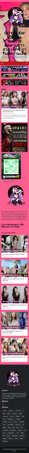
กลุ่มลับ (4, 413)
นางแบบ (16, 106)
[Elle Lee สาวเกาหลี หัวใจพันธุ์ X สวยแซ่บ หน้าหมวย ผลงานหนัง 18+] (14, 294)
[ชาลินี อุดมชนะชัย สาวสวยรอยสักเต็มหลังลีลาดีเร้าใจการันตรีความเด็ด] (14, 99)
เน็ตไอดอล (20, 106)
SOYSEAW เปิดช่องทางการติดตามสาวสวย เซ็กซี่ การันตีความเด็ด (14, 43)
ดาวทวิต (23, 416)
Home (4, 106)
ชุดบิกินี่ (20, 413)
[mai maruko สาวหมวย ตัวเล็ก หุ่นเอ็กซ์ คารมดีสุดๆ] (14, 244)
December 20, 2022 (10, 113)
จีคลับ (3, 404)
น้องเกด (9, 427)
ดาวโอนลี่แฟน (18, 419)
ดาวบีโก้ (4, 419)
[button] (2, 63)
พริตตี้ (13, 427)
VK (23, 410)
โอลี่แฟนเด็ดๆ (5, 441)
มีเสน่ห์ (17, 427)
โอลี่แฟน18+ (22, 438)
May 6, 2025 (9, 360)
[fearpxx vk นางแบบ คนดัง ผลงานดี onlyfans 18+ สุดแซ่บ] (14, 346)
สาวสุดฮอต (19, 430)
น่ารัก (23, 424)
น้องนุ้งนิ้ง (4, 427)
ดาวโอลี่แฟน (5, 421)
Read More (4, 120)
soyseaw (11, 106)
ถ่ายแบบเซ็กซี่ (21, 421)
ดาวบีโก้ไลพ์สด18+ (10, 419)
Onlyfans (7, 106)
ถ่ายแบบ (10, 421)
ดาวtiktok (12, 416)
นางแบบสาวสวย (17, 424)
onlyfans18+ (11, 410)
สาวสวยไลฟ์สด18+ (13, 430)
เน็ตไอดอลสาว (22, 435)
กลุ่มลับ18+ (9, 413)
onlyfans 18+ (18, 410)
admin (4, 113)
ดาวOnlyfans (5, 416)
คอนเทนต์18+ (15, 413)
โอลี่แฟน (16, 438)
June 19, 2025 (9, 334)
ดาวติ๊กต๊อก (18, 416)
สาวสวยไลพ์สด (5, 430)
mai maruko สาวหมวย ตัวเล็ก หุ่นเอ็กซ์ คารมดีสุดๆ (13, 254)
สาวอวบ (24, 430)
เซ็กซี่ (3, 435)
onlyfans (5, 410)
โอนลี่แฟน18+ (10, 438)
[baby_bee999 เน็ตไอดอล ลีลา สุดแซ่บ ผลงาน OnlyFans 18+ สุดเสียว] (14, 320)
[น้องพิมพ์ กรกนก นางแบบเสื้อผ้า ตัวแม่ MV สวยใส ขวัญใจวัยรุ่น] (14, 268)
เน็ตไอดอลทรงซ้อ (15, 435)
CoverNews (21, 449)
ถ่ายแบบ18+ (16, 421)
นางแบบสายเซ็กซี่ (10, 424)
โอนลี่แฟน (4, 438)
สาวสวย (21, 427)
